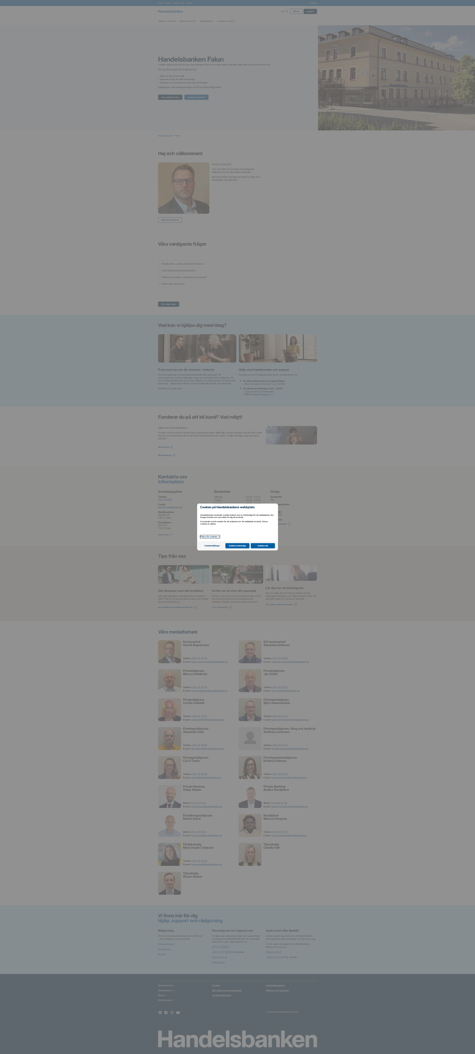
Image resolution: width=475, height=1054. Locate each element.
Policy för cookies (210, 536)
